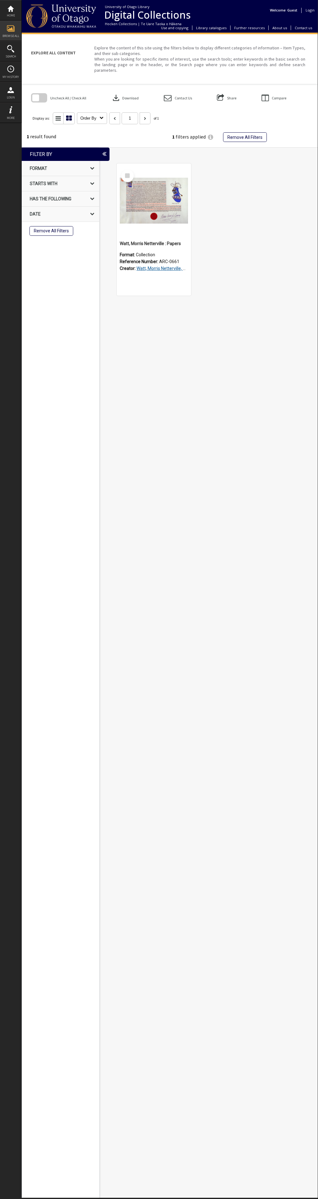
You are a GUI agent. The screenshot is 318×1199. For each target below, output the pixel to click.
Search (11, 56)
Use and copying (174, 27)
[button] (178, 98)
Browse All (10, 36)
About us (279, 27)
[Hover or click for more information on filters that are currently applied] (210, 137)
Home (11, 15)
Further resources (249, 27)
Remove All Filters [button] (244, 137)
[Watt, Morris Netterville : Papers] (154, 200)
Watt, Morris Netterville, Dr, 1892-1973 (173, 268)
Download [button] (125, 98)
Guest (292, 10)
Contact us (303, 27)
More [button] (11, 118)
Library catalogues (211, 27)
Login (11, 97)
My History (10, 77)
